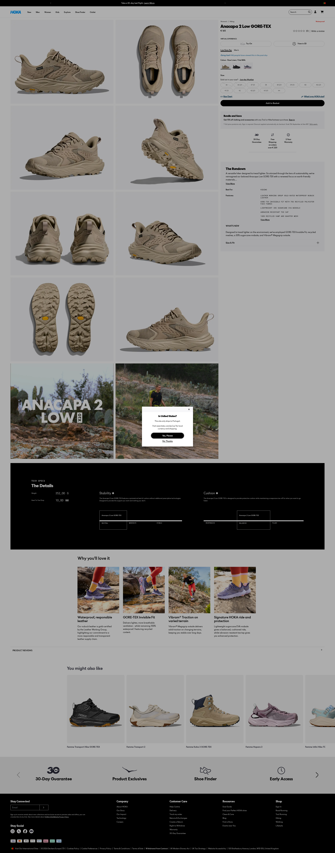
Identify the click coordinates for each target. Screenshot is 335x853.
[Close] (189, 409)
